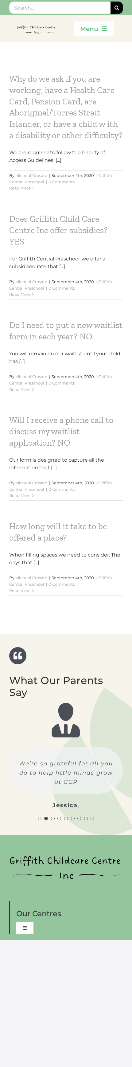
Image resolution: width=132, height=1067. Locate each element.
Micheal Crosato (31, 175)
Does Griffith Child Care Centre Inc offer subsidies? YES (58, 230)
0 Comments (62, 181)
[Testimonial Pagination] (39, 818)
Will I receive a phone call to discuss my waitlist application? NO (61, 431)
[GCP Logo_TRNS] (36, 24)
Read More (20, 188)
